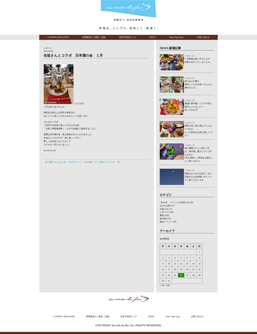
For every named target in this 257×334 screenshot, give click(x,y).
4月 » (168, 285)
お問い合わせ (203, 37)
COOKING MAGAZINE (58, 37)
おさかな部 (165, 205)
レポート (48, 48)
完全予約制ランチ (127, 37)
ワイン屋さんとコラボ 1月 (102, 162)
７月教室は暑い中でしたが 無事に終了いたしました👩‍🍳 (197, 59)
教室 (162, 215)
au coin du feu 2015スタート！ (64, 162)
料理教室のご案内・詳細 (94, 37)
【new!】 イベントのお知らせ (174, 202)
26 (181, 275)
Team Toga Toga (176, 37)
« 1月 (162, 285)
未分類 (163, 218)
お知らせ (164, 209)
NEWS (152, 37)
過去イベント (166, 221)
